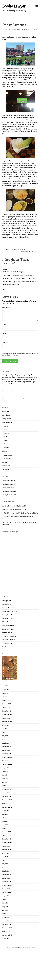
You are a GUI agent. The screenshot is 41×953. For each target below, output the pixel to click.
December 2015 (6, 711)
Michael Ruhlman (7, 622)
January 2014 (6, 793)
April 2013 (5, 825)
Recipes (4, 451)
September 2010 (7, 935)
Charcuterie (5, 411)
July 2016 (5, 693)
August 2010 (5, 938)
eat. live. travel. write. (9, 608)
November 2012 (7, 842)
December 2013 (6, 796)
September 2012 (7, 850)
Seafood (6, 444)
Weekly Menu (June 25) (9, 491)
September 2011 (7, 892)
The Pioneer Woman (8, 647)
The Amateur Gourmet (9, 636)
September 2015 (7, 722)
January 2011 (6, 921)
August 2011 (5, 896)
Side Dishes (7, 458)
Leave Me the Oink (8, 618)
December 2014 (7, 754)
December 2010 (7, 924)
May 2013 (5, 821)
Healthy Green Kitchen (9, 615)
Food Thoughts (6, 415)
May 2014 (5, 778)
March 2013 (5, 828)
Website (5, 342)
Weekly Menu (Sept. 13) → (30, 252)
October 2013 (6, 803)
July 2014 (5, 771)
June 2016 (5, 697)
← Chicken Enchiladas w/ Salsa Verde (14, 249)
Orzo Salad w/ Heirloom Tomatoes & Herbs (25, 513)
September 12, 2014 (27, 29)
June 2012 (5, 860)
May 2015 (5, 736)
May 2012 (5, 864)
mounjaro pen (6, 509)
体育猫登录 (5, 513)
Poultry (6, 433)
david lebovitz (6, 604)
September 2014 (7, 764)
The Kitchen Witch (7, 643)
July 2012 (5, 857)
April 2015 (5, 739)
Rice (5, 440)
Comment (6, 307)
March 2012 (5, 871)
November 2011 (7, 885)
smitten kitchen (7, 633)
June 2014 (5, 775)
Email (4, 334)
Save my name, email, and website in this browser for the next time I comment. (20, 354)
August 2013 (5, 810)
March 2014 (5, 786)
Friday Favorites (7, 32)
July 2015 (5, 729)
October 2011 (6, 889)
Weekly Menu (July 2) (8, 488)
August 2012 (5, 853)
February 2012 (6, 874)
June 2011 (5, 903)
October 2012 (6, 846)
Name (4, 325)
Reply (4, 289)
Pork (5, 430)
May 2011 (5, 906)
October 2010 (6, 931)
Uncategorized (6, 466)
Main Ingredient (7, 422)
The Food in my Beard (8, 640)
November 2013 (7, 800)
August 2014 (5, 768)
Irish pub (31, 118)
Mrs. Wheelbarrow (8, 625)
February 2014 (6, 789)
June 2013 (5, 818)
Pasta (6, 426)
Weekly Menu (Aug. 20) (9, 480)
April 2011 (5, 910)
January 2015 (6, 750)
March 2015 (5, 743)
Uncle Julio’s (19, 217)
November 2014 (7, 757)
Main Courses (8, 455)
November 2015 (7, 714)
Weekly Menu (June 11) (9, 495)
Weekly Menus (6, 469)
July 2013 (5, 814)
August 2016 (5, 690)
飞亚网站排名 (6, 517)
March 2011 (5, 914)
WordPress (32, 947)
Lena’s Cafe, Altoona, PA (19, 506)
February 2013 (6, 832)
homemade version (14, 232)
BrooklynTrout (6, 601)
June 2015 (5, 732)
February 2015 (6, 746)
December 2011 (6, 882)
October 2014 (6, 761)
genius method (26, 161)
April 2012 (5, 867)
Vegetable (7, 447)
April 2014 (5, 782)
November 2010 (7, 928)
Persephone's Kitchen (8, 629)
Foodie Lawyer (14, 6)
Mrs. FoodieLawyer (14, 29)
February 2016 (6, 704)
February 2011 (6, 917)
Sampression (19, 947)
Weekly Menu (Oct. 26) (19, 509)
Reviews (4, 462)
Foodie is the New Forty (9, 611)
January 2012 (6, 878)
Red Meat (7, 437)
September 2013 (7, 807)
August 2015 (5, 725)
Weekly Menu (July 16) (9, 484)
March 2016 (5, 700)
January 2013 (6, 835)
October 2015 (6, 718)
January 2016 (6, 707)
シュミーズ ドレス (8, 522)
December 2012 (6, 839)
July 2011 (4, 899)
